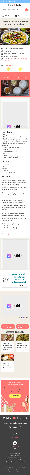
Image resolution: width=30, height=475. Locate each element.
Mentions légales (12, 457)
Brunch (18, 59)
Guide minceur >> (9, 2)
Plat (11, 59)
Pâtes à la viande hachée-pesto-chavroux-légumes (7, 346)
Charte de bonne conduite (15, 459)
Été (14, 59)
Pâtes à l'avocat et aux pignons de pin (22, 345)
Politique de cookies (15, 455)
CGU (21, 457)
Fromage (24, 59)
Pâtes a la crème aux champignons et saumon (7, 366)
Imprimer (13, 69)
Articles (20, 15)
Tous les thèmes (15, 453)
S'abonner (15, 396)
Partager (25, 69)
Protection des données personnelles (15, 461)
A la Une (7, 15)
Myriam (9, 234)
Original (6, 60)
